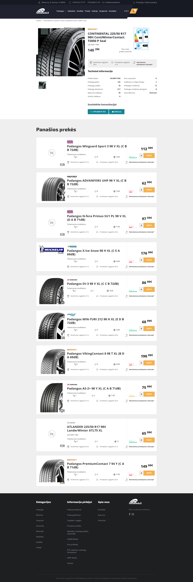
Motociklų (40, 531)
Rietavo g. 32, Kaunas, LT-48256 (53, 2)
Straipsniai (103, 11)
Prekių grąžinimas (74, 515)
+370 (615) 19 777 (78, 2)
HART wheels (72, 558)
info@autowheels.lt (112, 2)
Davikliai (80, 11)
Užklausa (117, 112)
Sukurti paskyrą (151, 2)
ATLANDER (71, 423)
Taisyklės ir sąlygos (74, 520)
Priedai (87, 11)
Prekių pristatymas (74, 510)
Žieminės (39, 515)
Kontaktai (112, 11)
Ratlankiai (71, 11)
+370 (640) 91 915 (93, 2)
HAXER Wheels (72, 539)
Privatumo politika (74, 526)
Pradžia (38, 21)
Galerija (95, 11)
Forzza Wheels (72, 544)
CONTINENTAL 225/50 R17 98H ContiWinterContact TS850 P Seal (64, 21)
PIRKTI (149, 155)
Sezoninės (40, 526)
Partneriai (102, 520)
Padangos (60, 11)
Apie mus (101, 515)
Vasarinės (40, 520)
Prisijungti (140, 2)
